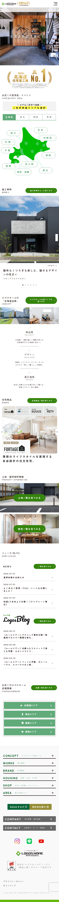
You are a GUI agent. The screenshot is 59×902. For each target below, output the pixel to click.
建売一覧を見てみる (29, 528)
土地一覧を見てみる (29, 497)
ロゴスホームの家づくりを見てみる (41, 300)
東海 (49, 117)
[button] (22, 285)
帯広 (46, 170)
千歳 (8, 150)
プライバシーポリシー (13, 881)
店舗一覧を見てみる (44, 687)
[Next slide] (56, 237)
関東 (36, 117)
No (1, 10)
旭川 (14, 132)
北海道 (9, 117)
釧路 (49, 155)
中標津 (48, 137)
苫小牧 (29, 164)
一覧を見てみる (44, 566)
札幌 (8, 141)
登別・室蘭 (23, 171)
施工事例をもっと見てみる (41, 190)
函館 (9, 166)
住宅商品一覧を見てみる (42, 400)
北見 (41, 129)
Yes (1, 8)
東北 (22, 117)
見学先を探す (39, 806)
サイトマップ (9, 885)
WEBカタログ (17, 806)
